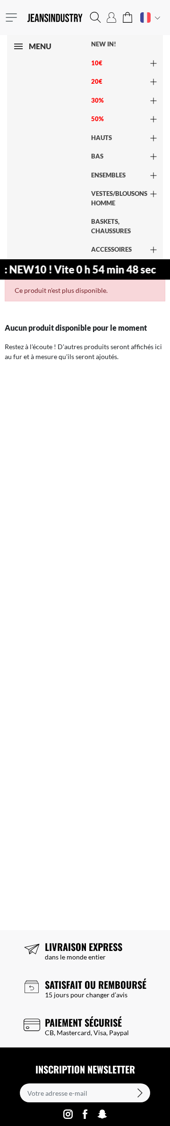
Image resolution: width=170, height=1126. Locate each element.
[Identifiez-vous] (111, 17)
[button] (95, 17)
